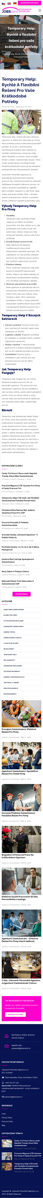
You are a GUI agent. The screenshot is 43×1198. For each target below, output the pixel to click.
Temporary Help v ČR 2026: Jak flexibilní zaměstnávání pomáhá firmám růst (26, 1166)
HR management (8, 528)
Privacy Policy (7, 1118)
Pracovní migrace (8, 492)
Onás (4, 1114)
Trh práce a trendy (9, 479)
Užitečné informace (9, 575)
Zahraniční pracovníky (13, 666)
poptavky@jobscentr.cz (13, 1097)
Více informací (21, 594)
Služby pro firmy (10, 615)
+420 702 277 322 (12, 1083)
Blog (3, 1125)
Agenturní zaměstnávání (10, 541)
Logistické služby (11, 643)
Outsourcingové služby (14, 621)
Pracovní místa (7, 1121)
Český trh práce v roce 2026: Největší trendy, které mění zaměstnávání (27, 1143)
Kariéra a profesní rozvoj (11, 553)
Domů (4, 51)
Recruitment (9, 649)
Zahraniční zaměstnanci (14, 626)
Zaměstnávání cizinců (12, 638)
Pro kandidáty (7, 516)
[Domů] (17, 10)
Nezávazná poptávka (30, 3)
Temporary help (8, 107)
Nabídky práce (9, 632)
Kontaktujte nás (15, 1014)
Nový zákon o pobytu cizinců (15, 571)
